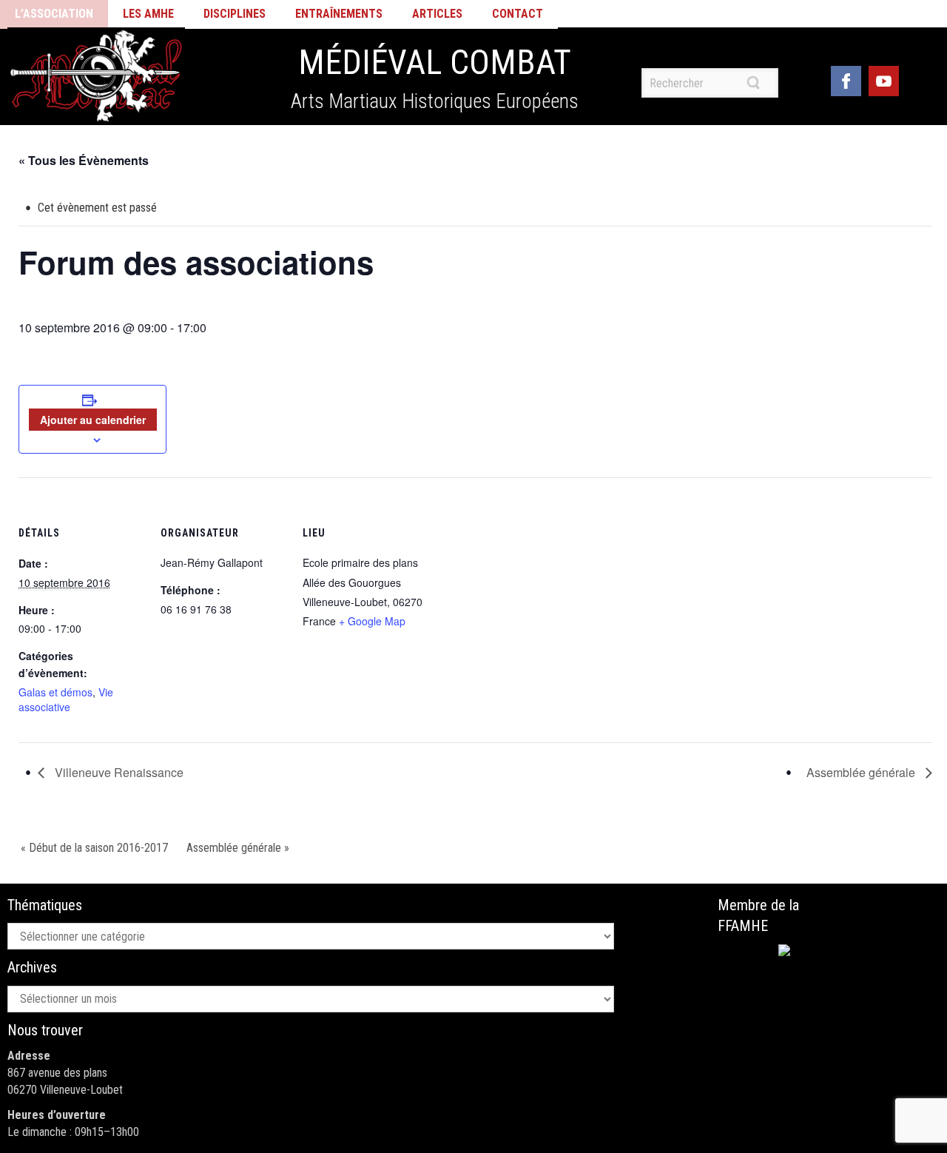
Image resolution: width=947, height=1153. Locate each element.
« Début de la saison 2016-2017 (94, 848)
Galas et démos (55, 692)
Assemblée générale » (237, 848)
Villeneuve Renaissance (117, 772)
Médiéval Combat (434, 62)
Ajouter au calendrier (93, 419)
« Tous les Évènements (83, 160)
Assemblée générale (862, 772)
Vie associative (65, 699)
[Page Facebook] (846, 79)
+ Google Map (372, 621)
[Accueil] (96, 76)
